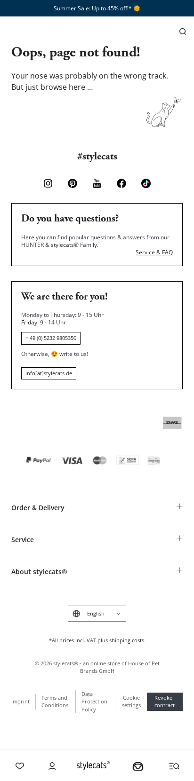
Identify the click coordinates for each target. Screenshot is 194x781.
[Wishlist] (19, 765)
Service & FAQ (154, 252)
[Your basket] (138, 766)
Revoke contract (164, 701)
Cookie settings (131, 701)
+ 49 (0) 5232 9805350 (50, 337)
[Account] (52, 765)
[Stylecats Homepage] (93, 765)
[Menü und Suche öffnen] (174, 765)
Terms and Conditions (54, 701)
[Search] (182, 31)
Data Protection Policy (94, 701)
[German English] (97, 614)
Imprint (20, 701)
